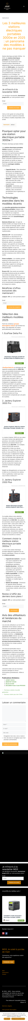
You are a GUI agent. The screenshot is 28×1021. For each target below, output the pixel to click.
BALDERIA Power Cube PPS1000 (15, 685)
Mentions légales (7, 1006)
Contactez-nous (8, 962)
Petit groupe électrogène (9, 1009)
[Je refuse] (26, 1016)
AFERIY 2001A (10, 680)
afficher (13, 124)
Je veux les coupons (14, 307)
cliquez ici (23, 1002)
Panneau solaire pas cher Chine (13, 694)
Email (3, 101)
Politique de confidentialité (18, 1018)
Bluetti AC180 (10, 683)
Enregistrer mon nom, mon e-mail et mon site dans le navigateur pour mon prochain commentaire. (15, 737)
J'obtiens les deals (14, 107)
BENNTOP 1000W (11, 682)
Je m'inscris (14, 610)
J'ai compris (7, 1018)
